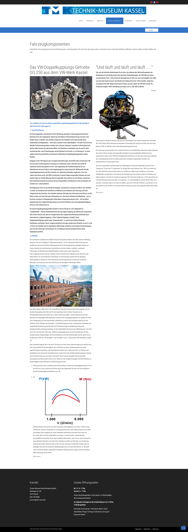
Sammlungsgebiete (114, 21)
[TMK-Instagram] (151, 2)
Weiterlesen (36, 456)
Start (81, 21)
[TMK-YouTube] (156, 2)
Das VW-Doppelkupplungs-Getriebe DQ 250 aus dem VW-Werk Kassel (60, 70)
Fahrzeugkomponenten (50, 44)
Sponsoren (153, 21)
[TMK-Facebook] (154, 2)
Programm (128, 21)
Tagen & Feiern (141, 21)
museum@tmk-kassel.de (38, 500)
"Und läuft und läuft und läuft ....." (124, 67)
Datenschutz (147, 529)
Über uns (100, 21)
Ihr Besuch (90, 21)
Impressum (138, 529)
